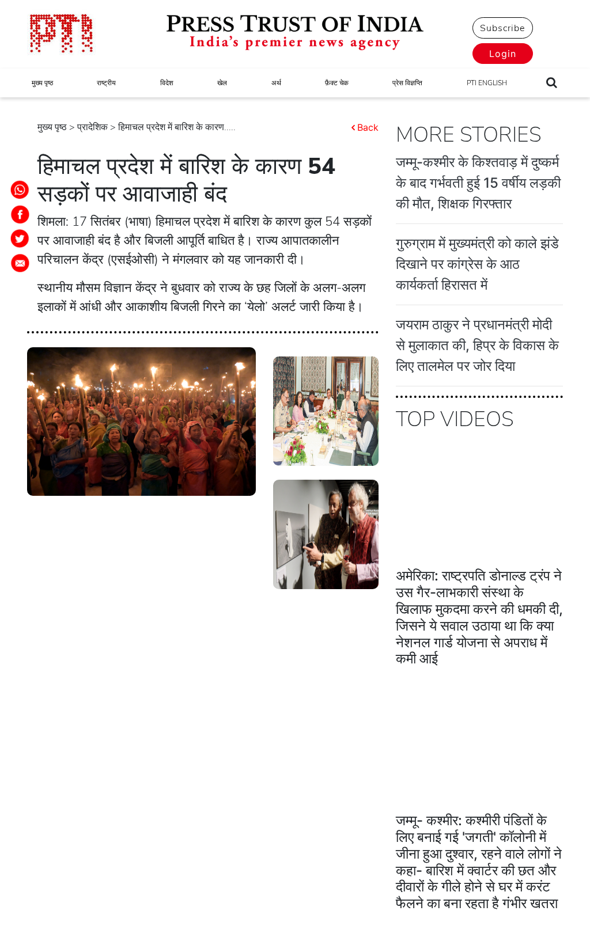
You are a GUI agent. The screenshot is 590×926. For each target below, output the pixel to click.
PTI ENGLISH (487, 83)
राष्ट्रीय (106, 83)
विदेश (166, 83)
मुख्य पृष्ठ (42, 83)
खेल (222, 83)
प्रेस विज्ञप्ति (407, 83)
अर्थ (276, 83)
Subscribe (502, 28)
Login (502, 53)
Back (368, 127)
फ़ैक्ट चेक (337, 83)
